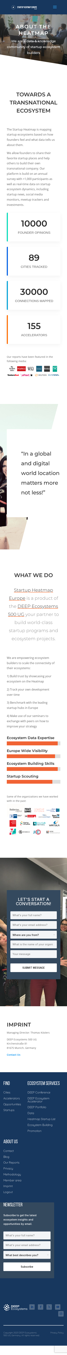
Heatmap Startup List (41, 1119)
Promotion (34, 1131)
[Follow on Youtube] (57, 1307)
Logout (8, 1192)
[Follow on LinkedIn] (32, 1307)
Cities (6, 1092)
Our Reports (11, 1162)
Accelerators (11, 1098)
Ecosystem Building (40, 1125)
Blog (6, 1157)
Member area (12, 1180)
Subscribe (27, 1266)
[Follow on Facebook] (40, 1307)
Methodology (12, 1174)
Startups (8, 1110)
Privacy (8, 1168)
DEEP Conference (39, 1092)
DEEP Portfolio (37, 1107)
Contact (8, 1151)
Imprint (8, 1186)
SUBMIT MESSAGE (33, 967)
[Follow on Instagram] (61, 1314)
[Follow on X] (49, 1307)
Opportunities (12, 1104)
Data (31, 1113)
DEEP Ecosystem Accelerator (38, 1099)
